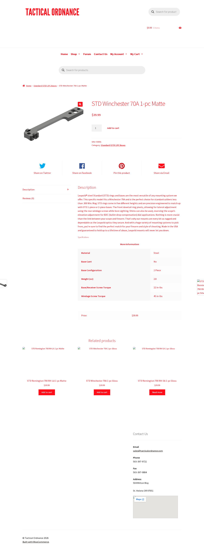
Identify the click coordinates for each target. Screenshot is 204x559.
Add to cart (113, 128)
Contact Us (100, 54)
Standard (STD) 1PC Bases (45, 85)
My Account (117, 54)
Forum (87, 54)
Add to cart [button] (47, 392)
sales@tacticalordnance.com (148, 450)
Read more (157, 392)
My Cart (135, 54)
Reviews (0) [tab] (28, 198)
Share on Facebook (82, 172)
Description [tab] (28, 189)
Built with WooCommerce (36, 541)
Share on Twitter (42, 172)
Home (64, 54)
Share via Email (161, 172)
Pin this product (121, 172)
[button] (80, 104)
